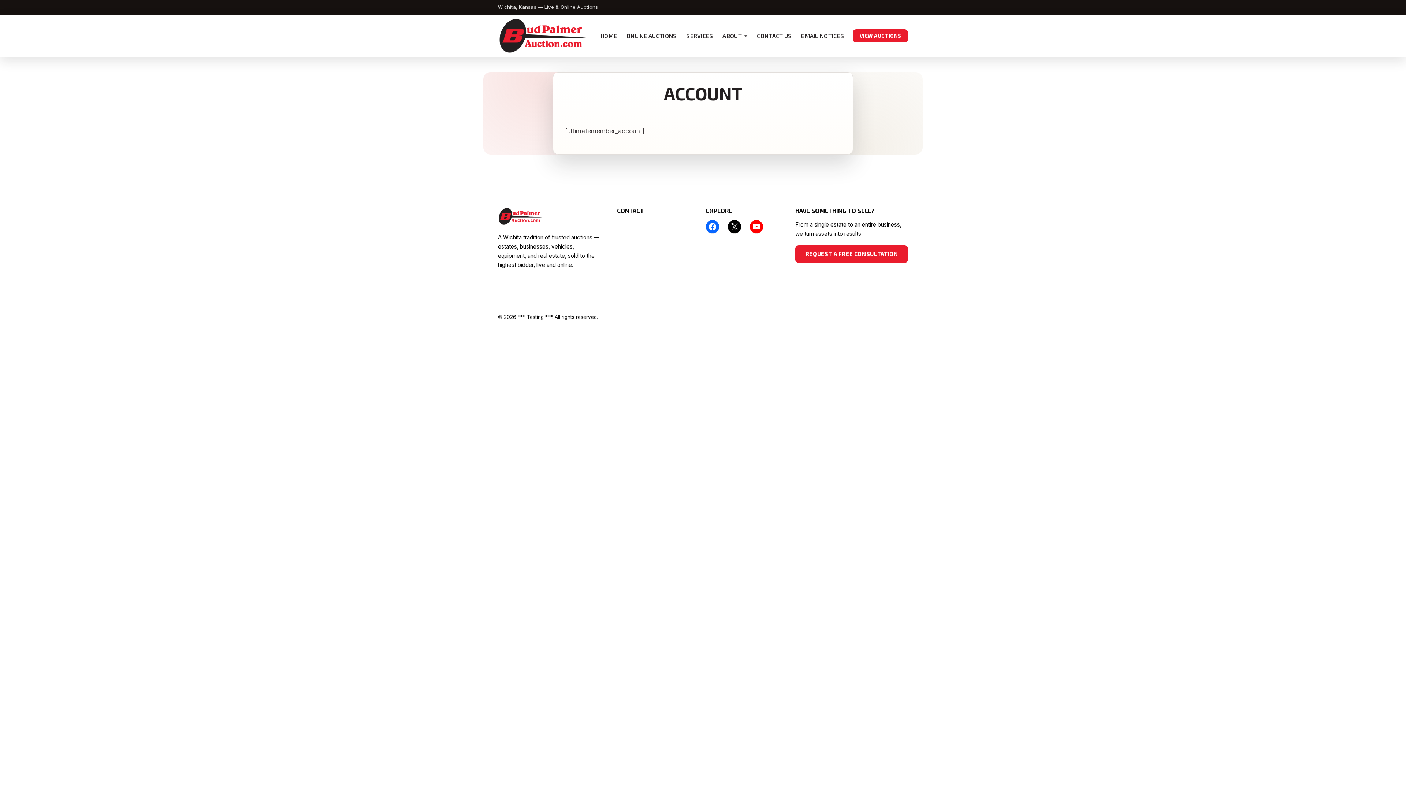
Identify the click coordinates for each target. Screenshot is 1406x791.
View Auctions (880, 36)
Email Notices (822, 35)
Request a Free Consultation (852, 253)
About (732, 35)
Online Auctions (651, 35)
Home (608, 35)
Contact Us (774, 35)
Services (699, 35)
